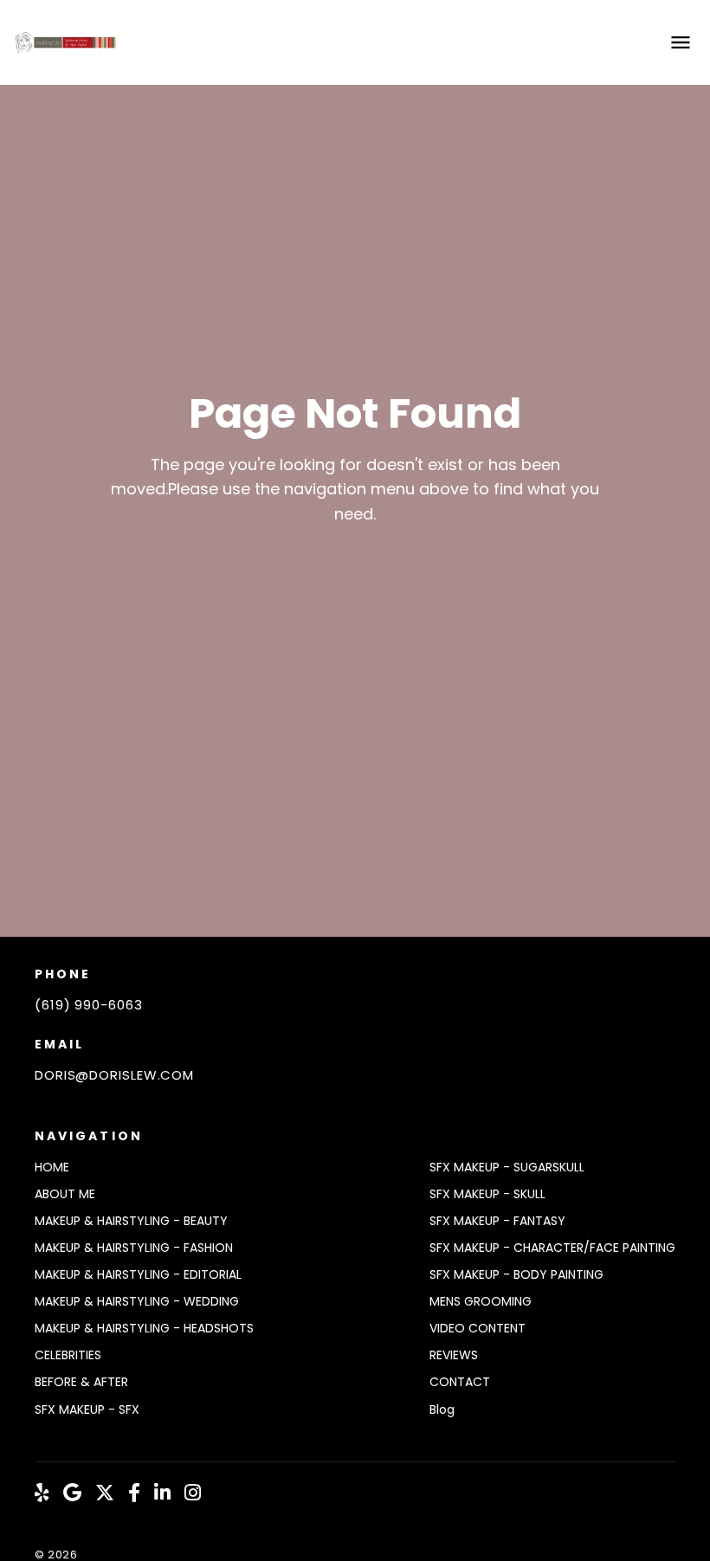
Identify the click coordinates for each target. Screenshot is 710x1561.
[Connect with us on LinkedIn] (162, 1493)
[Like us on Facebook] (134, 1493)
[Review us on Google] (72, 1493)
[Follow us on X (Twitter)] (104, 1493)
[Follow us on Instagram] (192, 1493)
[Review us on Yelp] (42, 1493)
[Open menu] (680, 42)
